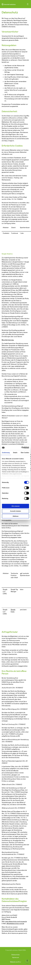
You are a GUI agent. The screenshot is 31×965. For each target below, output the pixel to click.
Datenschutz (15, 954)
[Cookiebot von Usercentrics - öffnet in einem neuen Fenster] (22, 448)
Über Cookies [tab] (25, 452)
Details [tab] (15, 452)
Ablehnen (15, 516)
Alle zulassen (16, 506)
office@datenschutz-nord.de (15, 923)
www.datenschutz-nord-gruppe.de (16, 921)
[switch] (26, 487)
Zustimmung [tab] (6, 452)
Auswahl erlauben (15, 511)
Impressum (15, 957)
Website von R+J (15, 962)
